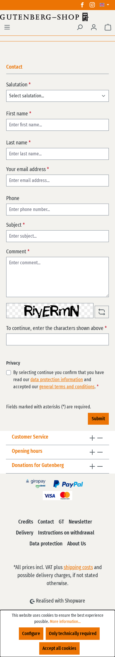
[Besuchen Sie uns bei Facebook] (82, 5)
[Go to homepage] (57, 16)
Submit (98, 418)
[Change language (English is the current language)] (104, 5)
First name (18, 114)
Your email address (27, 169)
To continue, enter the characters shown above (56, 328)
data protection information (56, 379)
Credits (25, 522)
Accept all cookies (59, 648)
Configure (31, 633)
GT (61, 522)
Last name (18, 143)
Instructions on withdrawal (66, 533)
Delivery (24, 533)
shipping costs (78, 567)
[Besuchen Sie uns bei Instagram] (92, 5)
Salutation (18, 85)
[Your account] (94, 27)
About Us (76, 544)
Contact (46, 522)
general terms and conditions (67, 386)
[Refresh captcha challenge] (102, 312)
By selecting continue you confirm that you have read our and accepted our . (58, 379)
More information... (65, 622)
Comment (17, 252)
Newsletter (80, 522)
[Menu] (7, 27)
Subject (15, 225)
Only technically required (72, 633)
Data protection (46, 544)
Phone (12, 198)
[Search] (80, 27)
